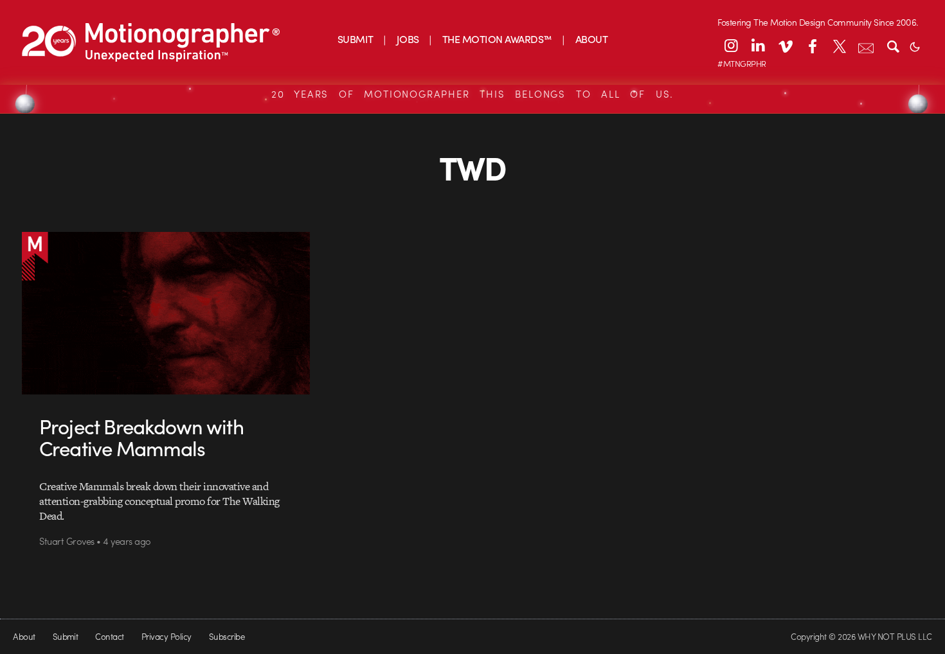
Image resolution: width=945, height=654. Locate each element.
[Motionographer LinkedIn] (758, 45)
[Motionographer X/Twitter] (839, 45)
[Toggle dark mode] (914, 45)
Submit (65, 636)
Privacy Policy (166, 636)
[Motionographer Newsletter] (866, 45)
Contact (109, 636)
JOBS (408, 38)
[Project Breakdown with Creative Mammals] (166, 313)
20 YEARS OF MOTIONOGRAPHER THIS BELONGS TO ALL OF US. (472, 94)
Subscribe (226, 636)
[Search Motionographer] (893, 45)
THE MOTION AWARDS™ (497, 38)
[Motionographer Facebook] (812, 45)
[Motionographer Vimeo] (785, 45)
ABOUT (591, 38)
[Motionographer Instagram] (730, 45)
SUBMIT (356, 38)
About (24, 636)
